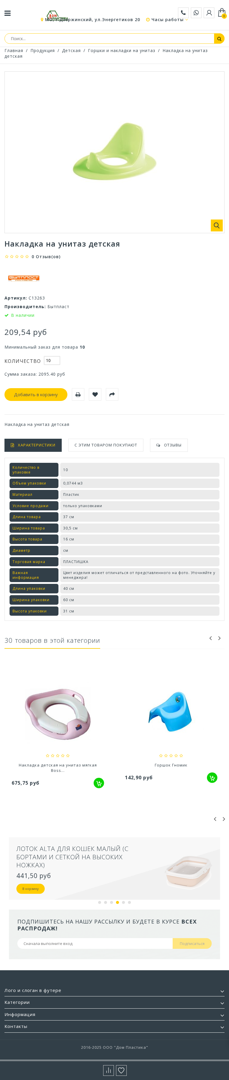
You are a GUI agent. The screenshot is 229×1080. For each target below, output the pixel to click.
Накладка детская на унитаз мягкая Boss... (58, 767)
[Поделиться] (112, 394)
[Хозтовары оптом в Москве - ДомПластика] (57, 15)
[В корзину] (99, 783)
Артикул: (15, 298)
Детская (71, 50)
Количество (22, 361)
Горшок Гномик (171, 765)
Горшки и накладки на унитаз (121, 50)
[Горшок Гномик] (171, 715)
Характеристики (36, 445)
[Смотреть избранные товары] (121, 1070)
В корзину (30, 888)
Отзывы (173, 445)
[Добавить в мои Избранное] (95, 394)
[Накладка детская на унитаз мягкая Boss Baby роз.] (58, 715)
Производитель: (25, 306)
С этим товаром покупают (106, 445)
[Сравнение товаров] (108, 1070)
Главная (13, 50)
